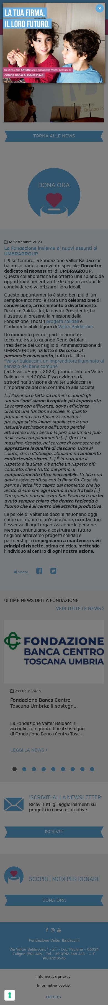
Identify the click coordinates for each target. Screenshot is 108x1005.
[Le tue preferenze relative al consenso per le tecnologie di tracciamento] (9, 995)
